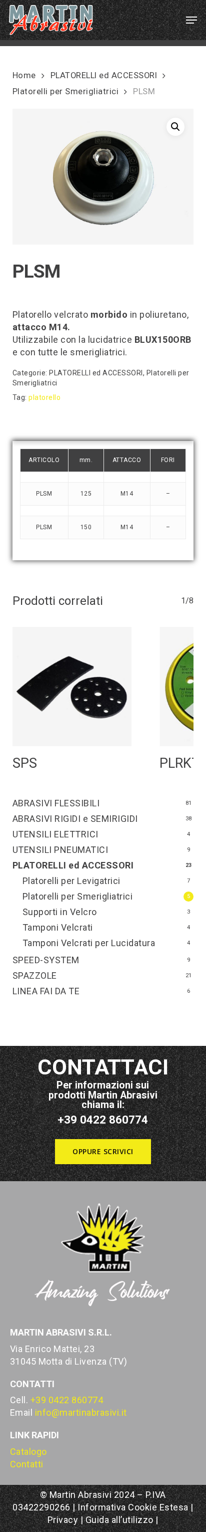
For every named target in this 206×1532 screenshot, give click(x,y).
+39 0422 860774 (67, 1400)
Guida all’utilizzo (120, 1519)
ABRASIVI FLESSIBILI (56, 803)
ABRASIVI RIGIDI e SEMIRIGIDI (75, 818)
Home (24, 75)
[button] (191, 20)
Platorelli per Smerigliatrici (65, 91)
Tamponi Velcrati (57, 927)
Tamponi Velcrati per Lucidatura (89, 943)
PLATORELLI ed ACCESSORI (104, 75)
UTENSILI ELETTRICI (55, 834)
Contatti (27, 1464)
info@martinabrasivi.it (81, 1412)
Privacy (63, 1519)
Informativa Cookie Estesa (134, 1507)
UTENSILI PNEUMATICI (60, 849)
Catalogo (28, 1451)
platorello (44, 397)
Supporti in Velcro (59, 912)
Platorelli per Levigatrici (71, 881)
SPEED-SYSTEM (46, 960)
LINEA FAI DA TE (46, 991)
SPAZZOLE (34, 975)
